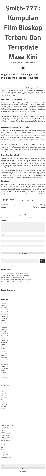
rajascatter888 (4, 427)
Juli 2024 (3, 344)
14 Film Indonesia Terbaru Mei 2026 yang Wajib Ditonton (14, 273)
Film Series (3, 406)
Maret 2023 (4, 377)
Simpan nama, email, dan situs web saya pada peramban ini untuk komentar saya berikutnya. (22, 249)
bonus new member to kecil (7, 437)
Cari (2, 258)
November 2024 (5, 336)
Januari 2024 (4, 358)
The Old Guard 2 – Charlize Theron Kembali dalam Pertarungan (16, 280)
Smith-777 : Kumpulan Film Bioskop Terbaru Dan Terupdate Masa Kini (23, 32)
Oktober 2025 (4, 314)
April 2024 (3, 351)
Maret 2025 (4, 327)
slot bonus (3, 429)
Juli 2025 (3, 321)
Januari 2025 (4, 331)
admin (18, 83)
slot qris (3, 432)
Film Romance (4, 404)
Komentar (3, 220)
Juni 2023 (3, 373)
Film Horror (4, 400)
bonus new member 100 (7, 425)
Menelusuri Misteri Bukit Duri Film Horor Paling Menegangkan (15, 282)
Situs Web (3, 244)
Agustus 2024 (4, 342)
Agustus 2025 (4, 318)
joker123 (3, 439)
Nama (2, 234)
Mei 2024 (3, 349)
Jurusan (3, 408)
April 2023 (3, 375)
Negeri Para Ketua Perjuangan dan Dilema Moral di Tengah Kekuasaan (21, 201)
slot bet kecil (4, 430)
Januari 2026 (4, 307)
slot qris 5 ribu (41, 137)
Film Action (11, 199)
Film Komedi (4, 402)
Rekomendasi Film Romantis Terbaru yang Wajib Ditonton (15, 275)
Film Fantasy (4, 398)
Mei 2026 (3, 303)
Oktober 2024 (4, 338)
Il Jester (26, 473)
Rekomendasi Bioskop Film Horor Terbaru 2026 (12, 277)
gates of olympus (5, 435)
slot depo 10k (4, 444)
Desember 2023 (5, 360)
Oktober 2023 (4, 364)
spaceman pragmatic (6, 441)
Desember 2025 (5, 310)
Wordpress (25, 471)
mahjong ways (4, 456)
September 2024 (5, 340)
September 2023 (5, 366)
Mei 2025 (3, 325)
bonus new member (5, 451)
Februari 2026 (4, 305)
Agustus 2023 (4, 368)
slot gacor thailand (33, 103)
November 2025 (5, 312)
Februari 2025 (4, 329)
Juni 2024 (3, 347)
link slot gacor (4, 454)
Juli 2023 (3, 371)
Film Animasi (4, 395)
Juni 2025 (3, 323)
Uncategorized (4, 413)
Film (8, 199)
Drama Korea (4, 389)
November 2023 (5, 362)
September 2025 (5, 316)
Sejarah (3, 411)
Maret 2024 (4, 353)
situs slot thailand (5, 434)
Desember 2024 (5, 334)
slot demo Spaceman (6, 457)
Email (2, 239)
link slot (3, 452)
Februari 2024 (4, 355)
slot (2, 446)
